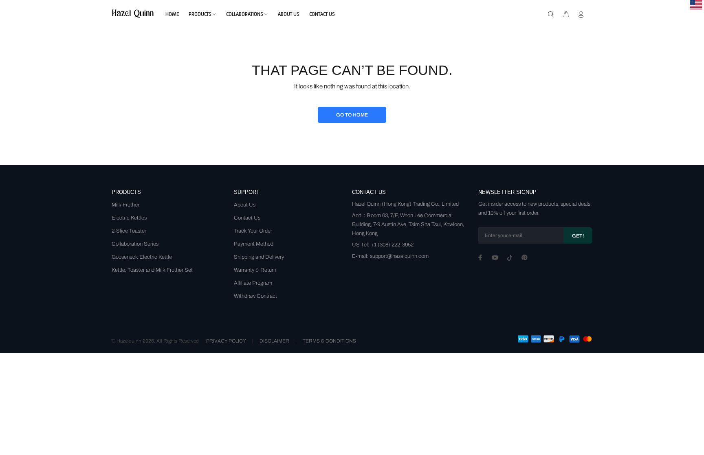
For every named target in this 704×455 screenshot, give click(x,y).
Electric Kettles (129, 218)
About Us (244, 205)
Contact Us (247, 218)
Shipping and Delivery (259, 257)
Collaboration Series (135, 244)
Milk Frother (125, 205)
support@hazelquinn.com (399, 256)
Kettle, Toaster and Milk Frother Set (152, 270)
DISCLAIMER (274, 341)
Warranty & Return (255, 270)
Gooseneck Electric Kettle (142, 257)
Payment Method (253, 244)
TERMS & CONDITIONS (329, 341)
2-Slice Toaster (129, 231)
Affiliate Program (253, 283)
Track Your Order (253, 231)
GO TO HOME (352, 115)
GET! (578, 236)
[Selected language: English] (696, 4)
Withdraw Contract (255, 296)
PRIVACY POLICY (226, 341)
